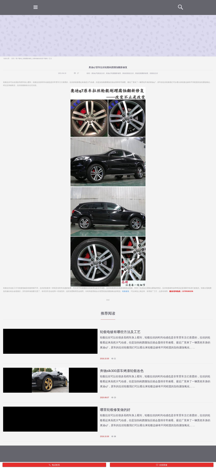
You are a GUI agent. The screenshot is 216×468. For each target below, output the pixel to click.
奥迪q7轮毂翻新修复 (113, 73)
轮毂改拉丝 (154, 73)
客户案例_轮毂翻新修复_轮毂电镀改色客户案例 (32, 58)
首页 (12, 58)
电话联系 (55, 465)
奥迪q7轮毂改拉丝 (98, 73)
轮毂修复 (125, 291)
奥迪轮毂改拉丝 (128, 73)
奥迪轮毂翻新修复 (141, 73)
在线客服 (163, 465)
